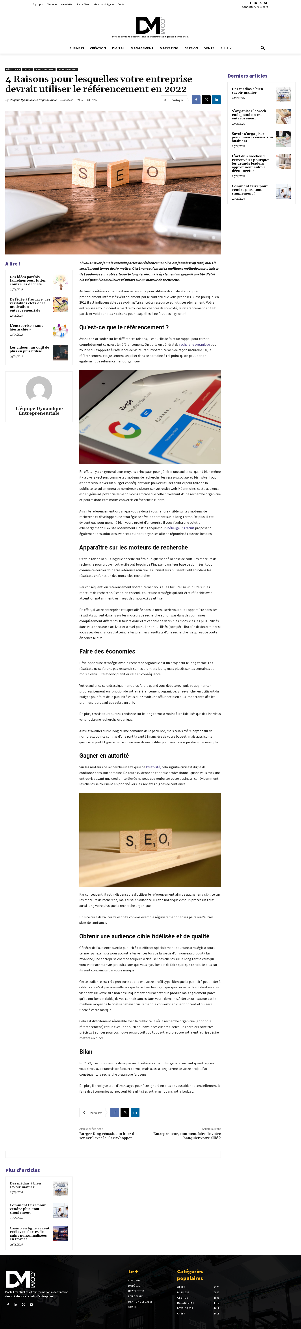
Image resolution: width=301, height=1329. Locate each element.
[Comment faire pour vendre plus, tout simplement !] (60, 1210)
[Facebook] (250, 3)
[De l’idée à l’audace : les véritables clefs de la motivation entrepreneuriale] (60, 304)
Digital (27, 69)
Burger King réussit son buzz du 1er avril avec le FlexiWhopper (108, 1136)
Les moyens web (67, 69)
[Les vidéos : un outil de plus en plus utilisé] (60, 352)
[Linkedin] (255, 3)
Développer (13, 69)
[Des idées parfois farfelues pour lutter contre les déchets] (60, 282)
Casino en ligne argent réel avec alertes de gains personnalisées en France (29, 1234)
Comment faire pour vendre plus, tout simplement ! (28, 1209)
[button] (263, 48)
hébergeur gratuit (180, 528)
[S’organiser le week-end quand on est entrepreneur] (283, 116)
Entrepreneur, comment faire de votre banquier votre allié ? (187, 1136)
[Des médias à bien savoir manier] (60, 1188)
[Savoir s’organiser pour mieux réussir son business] (283, 139)
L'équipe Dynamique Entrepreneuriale (33, 100)
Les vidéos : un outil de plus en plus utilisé (29, 349)
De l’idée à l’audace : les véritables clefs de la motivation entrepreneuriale (30, 305)
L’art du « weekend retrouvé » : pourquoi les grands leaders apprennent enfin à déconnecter (250, 163)
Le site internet (45, 69)
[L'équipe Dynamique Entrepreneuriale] (39, 389)
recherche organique (194, 344)
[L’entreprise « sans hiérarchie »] (60, 330)
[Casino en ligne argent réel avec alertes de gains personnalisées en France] (60, 1233)
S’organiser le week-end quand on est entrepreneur (250, 115)
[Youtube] (265, 3)
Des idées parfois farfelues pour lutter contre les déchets (28, 280)
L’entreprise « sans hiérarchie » (26, 328)
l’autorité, (153, 767)
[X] (260, 3)
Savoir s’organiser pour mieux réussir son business (252, 137)
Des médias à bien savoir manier (25, 1185)
